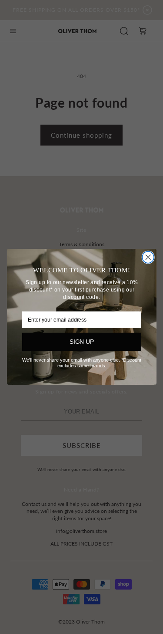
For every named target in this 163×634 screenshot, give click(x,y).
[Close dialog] (148, 257)
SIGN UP (81, 342)
